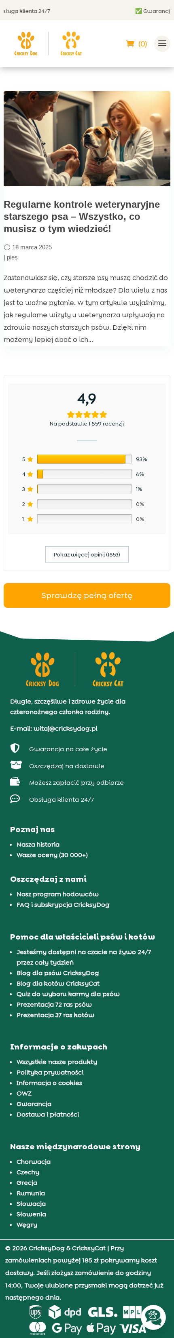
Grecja (27, 1182)
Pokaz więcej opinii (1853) (87, 554)
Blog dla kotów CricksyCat (58, 983)
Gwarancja (34, 1104)
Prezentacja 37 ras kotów (55, 1015)
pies (12, 257)
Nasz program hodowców (58, 894)
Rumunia (31, 1193)
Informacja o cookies (49, 1083)
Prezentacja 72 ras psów (54, 1004)
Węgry (27, 1224)
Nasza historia (38, 844)
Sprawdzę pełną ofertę (87, 595)
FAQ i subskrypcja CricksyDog (63, 904)
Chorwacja (34, 1161)
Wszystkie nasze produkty (57, 1062)
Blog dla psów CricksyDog (58, 973)
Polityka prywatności (50, 1072)
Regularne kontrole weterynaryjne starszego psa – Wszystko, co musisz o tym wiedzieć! (82, 216)
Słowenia (31, 1214)
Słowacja (31, 1203)
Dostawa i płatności (48, 1114)
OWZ (24, 1093)
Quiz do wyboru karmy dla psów (68, 994)
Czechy (28, 1172)
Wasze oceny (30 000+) (52, 855)
